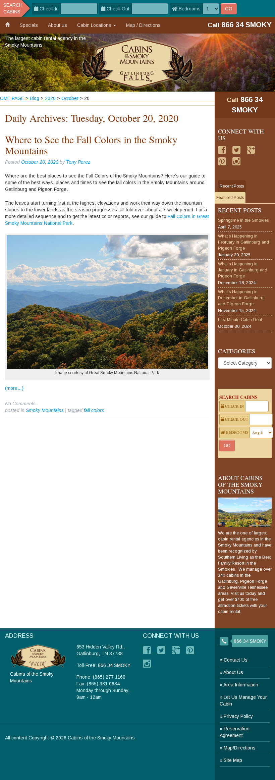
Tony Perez (78, 162)
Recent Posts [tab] (232, 186)
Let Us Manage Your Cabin (243, 700)
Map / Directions (143, 25)
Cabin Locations (95, 25)
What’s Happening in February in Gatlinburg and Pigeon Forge (243, 242)
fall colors (94, 410)
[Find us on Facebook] (222, 150)
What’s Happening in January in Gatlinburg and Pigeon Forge (242, 270)
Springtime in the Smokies (243, 220)
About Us (233, 672)
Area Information (240, 684)
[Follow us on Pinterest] (222, 161)
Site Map (233, 760)
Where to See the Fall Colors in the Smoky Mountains (91, 145)
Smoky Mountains (45, 410)
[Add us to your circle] (251, 150)
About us (57, 25)
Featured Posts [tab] (230, 197)
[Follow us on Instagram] (236, 161)
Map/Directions (240, 747)
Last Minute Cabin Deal (240, 319)
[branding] (137, 62)
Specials (29, 25)
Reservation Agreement (235, 732)
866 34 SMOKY (250, 641)
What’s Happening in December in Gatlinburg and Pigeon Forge (241, 298)
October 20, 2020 (39, 162)
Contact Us (236, 660)
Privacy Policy (238, 716)
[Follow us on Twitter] (236, 150)
